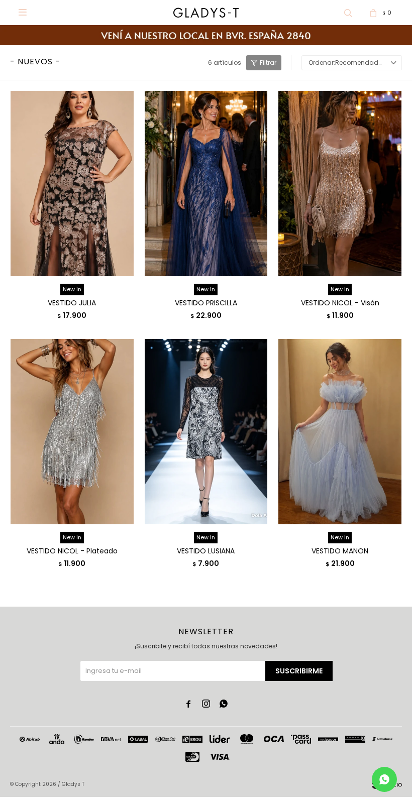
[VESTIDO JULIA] (72, 183)
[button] (348, 12)
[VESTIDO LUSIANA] (206, 431)
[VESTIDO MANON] (340, 431)
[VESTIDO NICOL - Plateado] (72, 431)
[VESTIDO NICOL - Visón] (340, 183)
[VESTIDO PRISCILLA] (206, 183)
